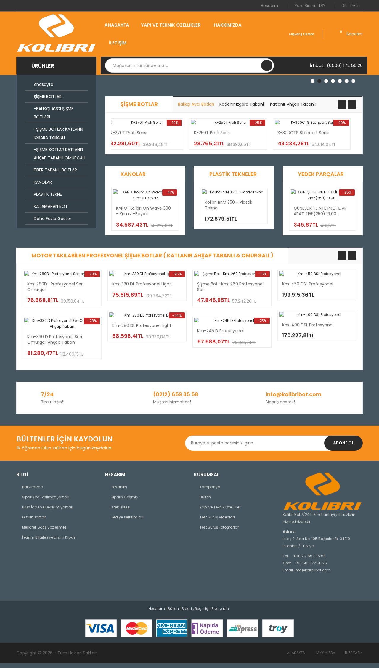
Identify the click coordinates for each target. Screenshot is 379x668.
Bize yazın (354, 652)
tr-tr (355, 5)
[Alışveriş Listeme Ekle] (153, 137)
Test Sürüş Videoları (217, 517)
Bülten (205, 497)
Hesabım (270, 5)
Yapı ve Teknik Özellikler (220, 507)
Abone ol (343, 443)
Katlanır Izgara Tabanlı (242, 104)
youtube (298, 586)
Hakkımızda (32, 486)
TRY (322, 5)
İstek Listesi (120, 507)
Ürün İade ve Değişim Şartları (47, 507)
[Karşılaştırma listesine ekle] (165, 137)
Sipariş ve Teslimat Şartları (45, 497)
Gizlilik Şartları (34, 517)
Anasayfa (296, 652)
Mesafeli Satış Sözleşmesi (45, 527)
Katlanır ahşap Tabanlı (293, 104)
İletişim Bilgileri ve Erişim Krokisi (49, 537)
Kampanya (210, 486)
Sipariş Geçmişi (125, 497)
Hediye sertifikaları (127, 517)
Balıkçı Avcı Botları (196, 104)
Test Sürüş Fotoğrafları (220, 527)
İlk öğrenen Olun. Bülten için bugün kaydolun (63, 448)
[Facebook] (285, 586)
